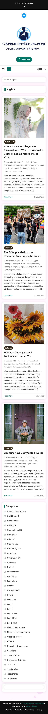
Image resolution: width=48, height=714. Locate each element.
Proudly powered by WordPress (33, 703)
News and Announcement (18, 632)
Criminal (11, 539)
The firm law (12, 669)
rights (19, 171)
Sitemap (39, 710)
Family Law (12, 576)
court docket (8, 165)
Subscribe (26, 59)
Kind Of (10, 595)
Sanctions (11, 651)
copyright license (10, 460)
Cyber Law (12, 553)
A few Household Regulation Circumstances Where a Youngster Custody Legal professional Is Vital (23, 152)
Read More (8, 197)
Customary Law (14, 548)
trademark (20, 367)
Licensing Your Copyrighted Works (23, 453)
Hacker (10, 586)
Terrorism (11, 664)
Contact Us (18, 710)
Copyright (8, 248)
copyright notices (18, 264)
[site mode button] (39, 69)
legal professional (20, 168)
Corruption (12, 534)
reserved (38, 267)
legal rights (32, 168)
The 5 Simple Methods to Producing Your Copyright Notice (22, 254)
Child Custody (9, 142)
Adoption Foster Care (16, 511)
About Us (9, 710)
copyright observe (32, 264)
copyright (7, 264)
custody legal (19, 165)
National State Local (16, 627)
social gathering (19, 467)
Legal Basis (12, 613)
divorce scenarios (32, 165)
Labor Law (11, 599)
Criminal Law (13, 544)
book (36, 361)
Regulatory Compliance (17, 646)
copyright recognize (11, 267)
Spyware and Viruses (16, 660)
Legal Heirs (12, 618)
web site (27, 367)
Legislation (12, 623)
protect (6, 367)
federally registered (32, 364)
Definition (8, 348)
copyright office (18, 364)
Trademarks (12, 674)
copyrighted (22, 460)
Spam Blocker (13, 655)
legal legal (8, 168)
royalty (34, 464)
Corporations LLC (14, 530)
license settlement (11, 464)
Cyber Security (13, 558)
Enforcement (13, 572)
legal (42, 165)
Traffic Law (12, 678)
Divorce (10, 567)
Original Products (14, 637)
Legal (9, 604)
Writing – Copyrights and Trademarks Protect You (18, 354)
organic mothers (10, 171)
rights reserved (15, 270)
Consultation (13, 521)
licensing (22, 464)
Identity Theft (13, 590)
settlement (8, 467)
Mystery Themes (31, 706)
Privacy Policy (29, 710)
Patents (10, 641)
